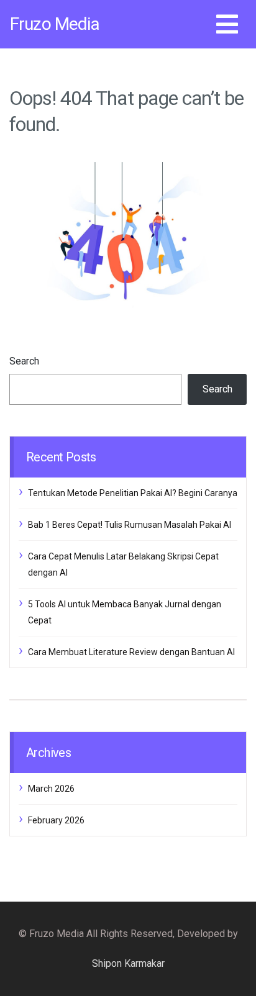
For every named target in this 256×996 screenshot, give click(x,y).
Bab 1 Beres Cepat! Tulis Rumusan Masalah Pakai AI (129, 525)
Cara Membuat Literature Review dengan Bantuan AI (131, 652)
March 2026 (51, 789)
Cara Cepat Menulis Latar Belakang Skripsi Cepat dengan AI (123, 564)
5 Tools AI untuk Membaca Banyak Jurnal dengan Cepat (124, 612)
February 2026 (56, 820)
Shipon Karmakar (128, 963)
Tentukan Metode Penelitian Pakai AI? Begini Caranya (132, 493)
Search (24, 361)
